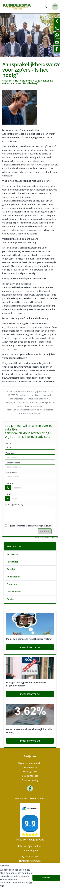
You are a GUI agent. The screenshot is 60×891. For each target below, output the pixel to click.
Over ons (12, 584)
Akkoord (46, 877)
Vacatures (12, 554)
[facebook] (57, 49)
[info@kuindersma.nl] (57, 42)
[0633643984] (57, 35)
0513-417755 (31, 856)
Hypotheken (13, 576)
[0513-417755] (46, 6)
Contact (11, 599)
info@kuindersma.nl (31, 860)
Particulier (12, 561)
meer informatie (30, 647)
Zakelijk (11, 569)
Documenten (14, 591)
